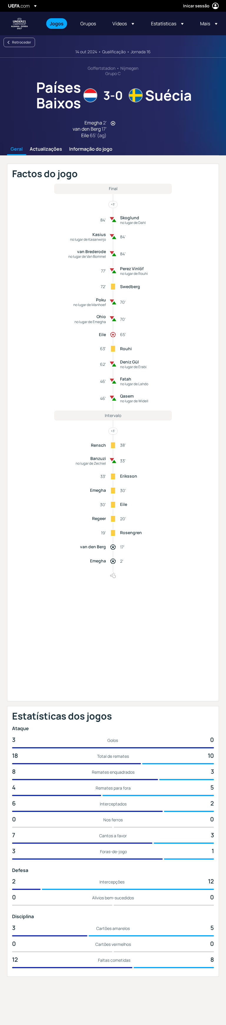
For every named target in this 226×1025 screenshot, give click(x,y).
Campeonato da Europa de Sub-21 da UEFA (19, 23)
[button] (123, 23)
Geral (17, 149)
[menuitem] (57, 23)
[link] (56, 23)
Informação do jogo (90, 149)
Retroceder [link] (21, 42)
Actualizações (46, 149)
